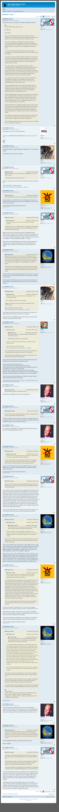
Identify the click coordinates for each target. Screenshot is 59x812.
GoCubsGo (8, 389)
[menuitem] (4, 9)
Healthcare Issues (8, 14)
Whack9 (8, 172)
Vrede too (8, 217)
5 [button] (49, 16)
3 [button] (46, 16)
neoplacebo (8, 730)
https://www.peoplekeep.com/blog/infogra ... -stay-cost (15, 187)
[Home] (5, 4)
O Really (8, 195)
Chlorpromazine (6, 700)
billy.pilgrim (9, 411)
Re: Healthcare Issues (8, 127)
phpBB (25, 799)
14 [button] (52, 16)
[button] (41, 16)
